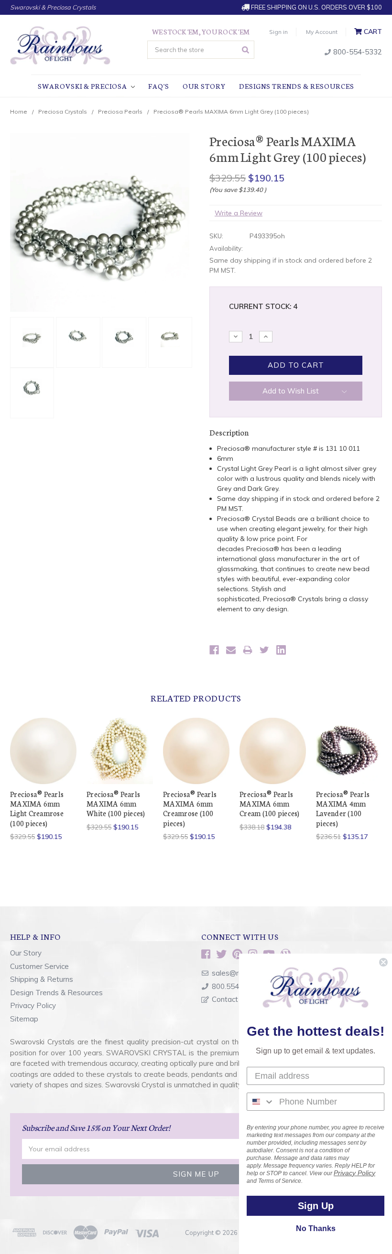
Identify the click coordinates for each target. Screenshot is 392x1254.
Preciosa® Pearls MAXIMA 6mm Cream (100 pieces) (270, 803)
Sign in (278, 31)
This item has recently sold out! (349, 762)
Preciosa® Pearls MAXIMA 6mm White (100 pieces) (116, 803)
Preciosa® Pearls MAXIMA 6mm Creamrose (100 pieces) (190, 808)
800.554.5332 (235, 986)
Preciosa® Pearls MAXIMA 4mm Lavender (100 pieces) (343, 808)
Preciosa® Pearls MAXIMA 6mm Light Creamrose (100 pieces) (37, 808)
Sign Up (316, 1206)
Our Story (204, 86)
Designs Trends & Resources (296, 86)
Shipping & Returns (41, 979)
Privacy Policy (33, 1005)
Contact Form (234, 999)
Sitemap (24, 1018)
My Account (322, 31)
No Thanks (316, 1228)
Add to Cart (43, 762)
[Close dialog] (383, 962)
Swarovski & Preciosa (83, 86)
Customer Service (39, 966)
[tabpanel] (43, 780)
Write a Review (238, 213)
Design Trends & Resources (56, 992)
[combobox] (260, 1101)
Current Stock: (263, 306)
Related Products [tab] (196, 697)
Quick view (43, 739)
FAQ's (158, 86)
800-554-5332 (356, 51)
